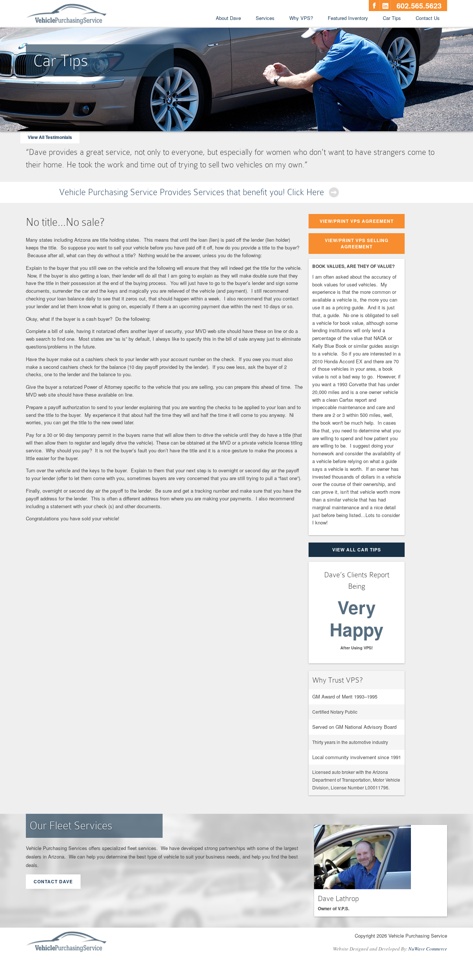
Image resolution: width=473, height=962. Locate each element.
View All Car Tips (356, 549)
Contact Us (428, 17)
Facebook (374, 5)
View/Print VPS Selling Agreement (356, 243)
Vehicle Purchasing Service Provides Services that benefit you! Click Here (191, 192)
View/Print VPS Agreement (357, 221)
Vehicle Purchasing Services (66, 14)
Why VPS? (301, 17)
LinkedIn (385, 5)
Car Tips (392, 17)
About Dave (228, 17)
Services (265, 17)
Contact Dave (53, 881)
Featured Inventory (348, 17)
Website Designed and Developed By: (390, 948)
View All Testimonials (50, 137)
